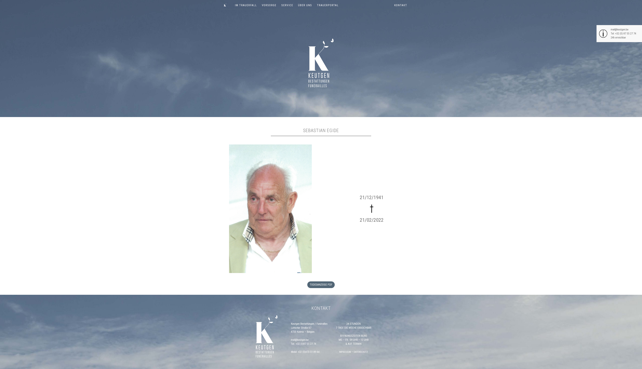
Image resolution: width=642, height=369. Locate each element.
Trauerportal (328, 5)
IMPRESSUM (345, 352)
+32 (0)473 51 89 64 (308, 351)
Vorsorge (269, 5)
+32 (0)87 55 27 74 (306, 343)
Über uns (305, 5)
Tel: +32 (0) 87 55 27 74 (623, 33)
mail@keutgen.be (619, 29)
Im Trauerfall (246, 5)
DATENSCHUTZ (361, 352)
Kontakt (400, 5)
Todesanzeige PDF (321, 284)
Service (287, 5)
